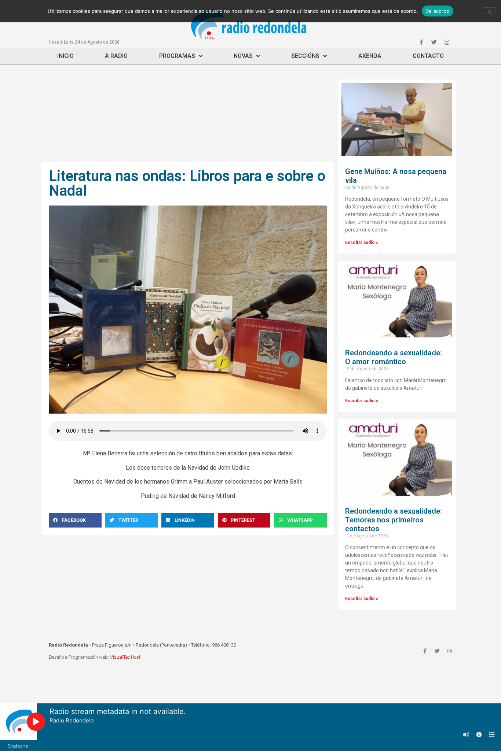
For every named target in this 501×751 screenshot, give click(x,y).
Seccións (305, 55)
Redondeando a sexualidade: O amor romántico (393, 357)
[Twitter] (433, 42)
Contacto (428, 55)
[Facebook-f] (421, 42)
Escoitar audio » (361, 242)
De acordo (437, 11)
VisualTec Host (125, 657)
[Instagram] (446, 42)
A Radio (116, 55)
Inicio (65, 55)
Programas (177, 55)
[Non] (489, 10)
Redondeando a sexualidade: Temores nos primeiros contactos (393, 520)
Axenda (369, 55)
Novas (243, 55)
